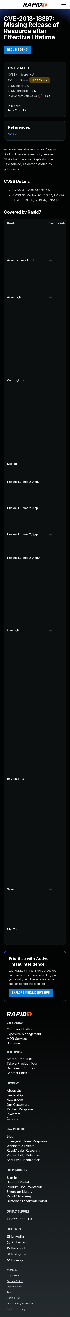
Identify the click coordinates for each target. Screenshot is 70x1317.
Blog (10, 1136)
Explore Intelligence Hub (31, 992)
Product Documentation (24, 1187)
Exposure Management (24, 1034)
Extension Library (19, 1192)
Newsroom (15, 1100)
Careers (12, 1119)
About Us (14, 1091)
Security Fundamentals (23, 1160)
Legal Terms (14, 1275)
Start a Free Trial (19, 1059)
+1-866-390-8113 (19, 1219)
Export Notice (14, 1286)
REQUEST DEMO (17, 49)
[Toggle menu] (63, 4)
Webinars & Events (20, 1146)
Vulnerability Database (23, 1155)
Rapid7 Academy (19, 1196)
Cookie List (13, 1297)
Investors (13, 1114)
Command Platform (21, 1029)
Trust (9, 1292)
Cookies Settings (16, 1309)
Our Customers (18, 1105)
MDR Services (17, 1039)
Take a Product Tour (22, 1063)
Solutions (13, 1043)
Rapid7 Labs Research (23, 1150)
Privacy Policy (15, 1281)
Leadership (15, 1095)
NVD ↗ (12, 134)
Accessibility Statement (20, 1303)
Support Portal (18, 1182)
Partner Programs (20, 1109)
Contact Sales (17, 1073)
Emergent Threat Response (27, 1141)
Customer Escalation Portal (27, 1201)
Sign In (12, 1178)
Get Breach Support (22, 1068)
